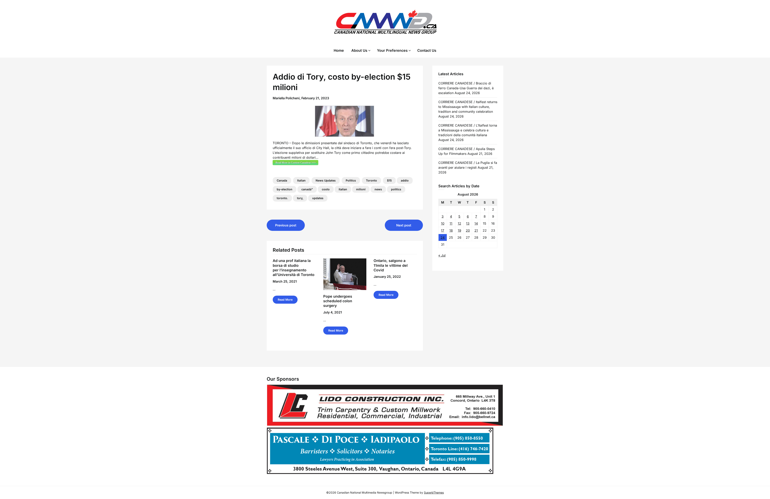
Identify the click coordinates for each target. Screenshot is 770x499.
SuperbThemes (434, 492)
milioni (361, 189)
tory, (300, 198)
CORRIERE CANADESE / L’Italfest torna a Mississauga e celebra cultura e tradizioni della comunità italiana (467, 130)
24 (443, 237)
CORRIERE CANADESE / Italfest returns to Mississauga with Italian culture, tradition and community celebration (467, 107)
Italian (301, 180)
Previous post (285, 225)
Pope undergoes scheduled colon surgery (337, 301)
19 (459, 230)
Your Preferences (392, 50)
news (378, 189)
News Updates (326, 180)
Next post (403, 225)
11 (451, 223)
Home (339, 50)
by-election (284, 189)
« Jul (442, 255)
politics (396, 189)
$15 (389, 180)
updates (317, 198)
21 (476, 230)
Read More (285, 299)
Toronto (371, 180)
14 (476, 223)
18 (451, 230)
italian (343, 189)
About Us (359, 50)
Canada (282, 180)
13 (467, 223)
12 (459, 223)
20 (468, 230)
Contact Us (426, 50)
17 (442, 230)
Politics (351, 180)
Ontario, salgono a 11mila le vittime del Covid (391, 265)
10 (442, 223)
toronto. (282, 198)
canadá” (307, 189)
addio (405, 180)
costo (326, 189)
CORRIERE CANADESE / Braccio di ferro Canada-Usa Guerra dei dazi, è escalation (466, 88)
